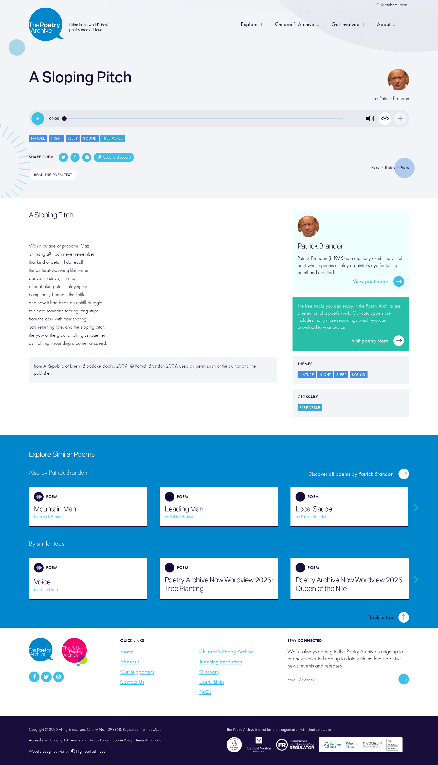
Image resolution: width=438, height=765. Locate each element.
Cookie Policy (122, 740)
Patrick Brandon (394, 98)
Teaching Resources (220, 661)
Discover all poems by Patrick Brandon (350, 474)
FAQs (205, 692)
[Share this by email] (86, 157)
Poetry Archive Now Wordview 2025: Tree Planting (219, 584)
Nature (38, 138)
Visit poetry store (370, 340)
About (383, 24)
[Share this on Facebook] (75, 157)
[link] (37, 118)
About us (129, 661)
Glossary (209, 671)
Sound (90, 138)
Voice (42, 582)
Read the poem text (53, 175)
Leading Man (184, 509)
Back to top (380, 617)
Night (56, 138)
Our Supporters (137, 671)
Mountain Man (55, 509)
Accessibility (38, 740)
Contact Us (132, 682)
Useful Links (211, 682)
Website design (40, 751)
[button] (369, 118)
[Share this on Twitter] (63, 157)
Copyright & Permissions (68, 740)
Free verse (112, 138)
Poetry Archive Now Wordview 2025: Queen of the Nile (350, 584)
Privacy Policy (99, 740)
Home (127, 651)
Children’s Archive (294, 24)
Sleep (73, 138)
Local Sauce (314, 509)
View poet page (370, 281)
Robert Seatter (51, 589)
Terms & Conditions (150, 740)
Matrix (63, 751)
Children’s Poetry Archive (226, 651)
